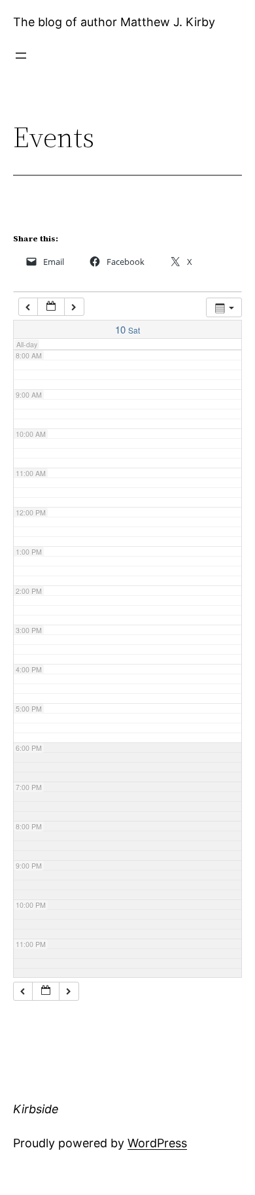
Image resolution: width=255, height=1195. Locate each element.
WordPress (157, 1143)
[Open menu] (21, 55)
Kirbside (36, 1109)
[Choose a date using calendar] (51, 307)
